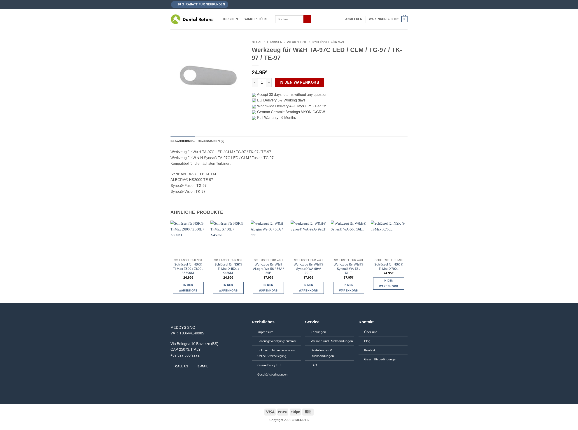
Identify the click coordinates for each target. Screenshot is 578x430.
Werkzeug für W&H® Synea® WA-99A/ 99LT (308, 269)
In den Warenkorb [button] (188, 288)
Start (257, 42)
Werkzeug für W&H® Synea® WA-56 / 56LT (348, 269)
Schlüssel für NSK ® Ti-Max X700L (388, 266)
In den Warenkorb (299, 82)
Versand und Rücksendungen (332, 341)
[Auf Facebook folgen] (173, 376)
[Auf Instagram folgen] (179, 376)
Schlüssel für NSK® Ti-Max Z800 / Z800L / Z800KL (188, 269)
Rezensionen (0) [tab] (211, 141)
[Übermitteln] (307, 19)
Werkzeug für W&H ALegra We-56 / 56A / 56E (268, 269)
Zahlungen (318, 332)
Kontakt (369, 350)
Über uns (370, 332)
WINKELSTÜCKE (257, 19)
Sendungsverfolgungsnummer (276, 341)
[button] (199, 4)
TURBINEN (230, 19)
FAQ (314, 365)
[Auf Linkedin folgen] (189, 376)
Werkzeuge (297, 42)
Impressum (265, 332)
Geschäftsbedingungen (380, 359)
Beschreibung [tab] (182, 141)
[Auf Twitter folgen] (184, 376)
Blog (367, 341)
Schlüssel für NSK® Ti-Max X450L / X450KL (228, 269)
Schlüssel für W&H (328, 42)
